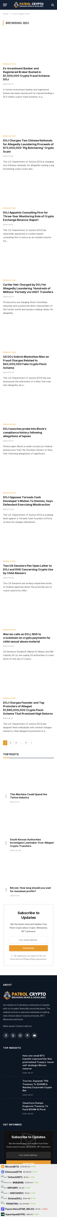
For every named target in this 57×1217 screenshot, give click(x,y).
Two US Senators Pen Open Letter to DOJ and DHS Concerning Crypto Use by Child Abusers (28, 569)
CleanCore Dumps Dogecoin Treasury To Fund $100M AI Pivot (35, 1106)
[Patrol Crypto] (28, 5)
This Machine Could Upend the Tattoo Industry (28, 796)
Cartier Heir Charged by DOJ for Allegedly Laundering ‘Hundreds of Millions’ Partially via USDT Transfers (28, 288)
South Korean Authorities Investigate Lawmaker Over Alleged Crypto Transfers (32, 843)
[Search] (52, 5)
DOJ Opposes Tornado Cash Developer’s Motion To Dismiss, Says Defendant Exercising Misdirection (28, 501)
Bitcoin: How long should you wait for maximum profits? (30, 889)
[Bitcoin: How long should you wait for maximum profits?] (28, 870)
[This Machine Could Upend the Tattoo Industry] (28, 776)
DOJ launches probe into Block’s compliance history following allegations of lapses (24, 432)
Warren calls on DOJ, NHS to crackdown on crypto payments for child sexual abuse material (26, 638)
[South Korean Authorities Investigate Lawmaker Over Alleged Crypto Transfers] (28, 821)
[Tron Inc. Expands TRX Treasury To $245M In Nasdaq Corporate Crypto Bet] (11, 1084)
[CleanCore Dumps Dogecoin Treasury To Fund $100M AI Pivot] (11, 1106)
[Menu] (5, 5)
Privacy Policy (29, 959)
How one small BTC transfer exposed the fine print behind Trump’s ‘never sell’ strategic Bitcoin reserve (38, 1062)
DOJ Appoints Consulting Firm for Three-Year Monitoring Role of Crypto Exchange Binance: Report (28, 216)
